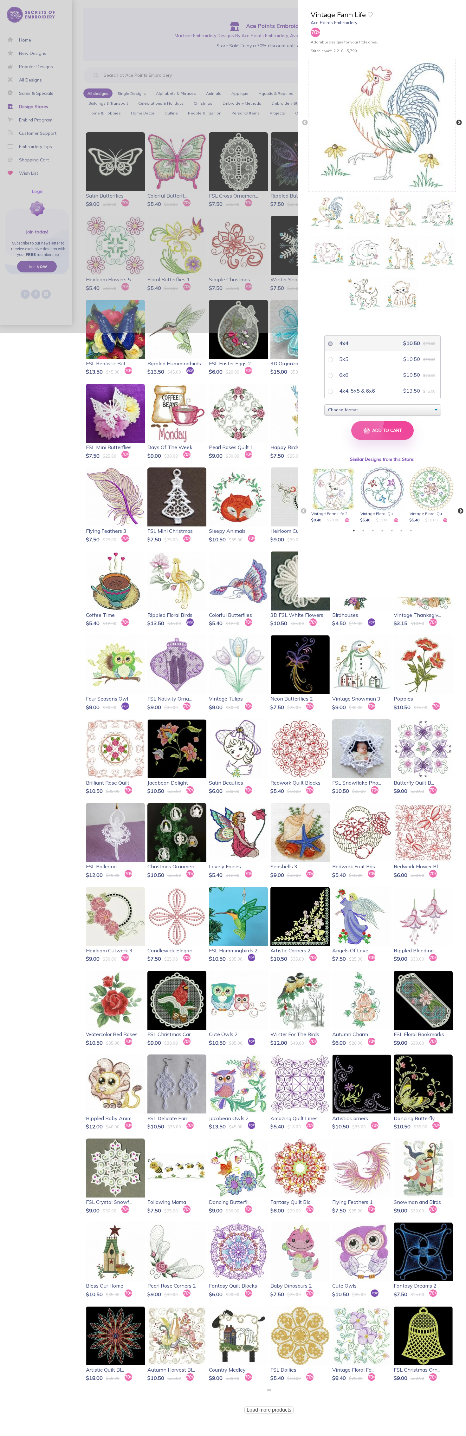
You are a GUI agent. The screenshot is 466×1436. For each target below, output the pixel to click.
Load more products (269, 1410)
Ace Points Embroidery (334, 22)
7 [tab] (411, 530)
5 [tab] (392, 530)
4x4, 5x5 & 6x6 (356, 391)
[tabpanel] (334, 495)
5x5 (343, 359)
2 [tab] (363, 530)
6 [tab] (401, 530)
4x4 (343, 343)
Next (459, 123)
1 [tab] (354, 530)
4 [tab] (382, 530)
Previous (305, 123)
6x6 (343, 375)
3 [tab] (373, 530)
